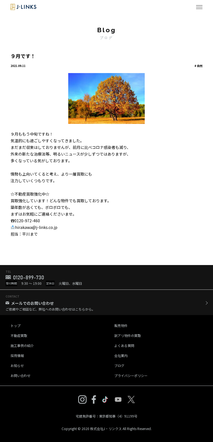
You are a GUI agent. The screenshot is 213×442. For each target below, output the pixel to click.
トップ (16, 325)
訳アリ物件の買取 (127, 335)
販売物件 (121, 325)
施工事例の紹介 (22, 345)
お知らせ (17, 365)
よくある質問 (124, 345)
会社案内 (121, 355)
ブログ (119, 365)
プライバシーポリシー (131, 375)
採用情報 (17, 355)
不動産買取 (19, 335)
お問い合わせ (21, 375)
